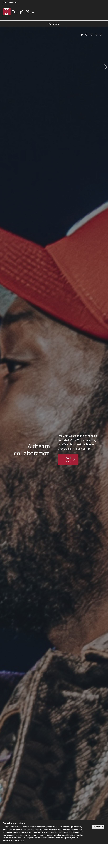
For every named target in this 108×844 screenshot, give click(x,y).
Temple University (10, 2)
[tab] (82, 35)
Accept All (98, 827)
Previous (3, 67)
